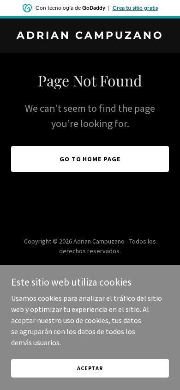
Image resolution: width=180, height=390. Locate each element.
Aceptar (90, 368)
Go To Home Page (90, 159)
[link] (90, 36)
